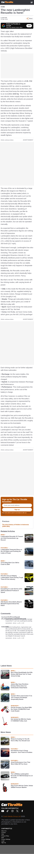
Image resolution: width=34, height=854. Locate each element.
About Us (3, 830)
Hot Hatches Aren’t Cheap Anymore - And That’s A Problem (21, 751)
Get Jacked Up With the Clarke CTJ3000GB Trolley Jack (21, 720)
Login (2, 841)
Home (3, 7)
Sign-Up (3, 842)
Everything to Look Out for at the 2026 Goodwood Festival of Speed (11, 590)
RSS (2, 837)
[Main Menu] (32, 2)
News (2, 534)
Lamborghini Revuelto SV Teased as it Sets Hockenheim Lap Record (12, 538)
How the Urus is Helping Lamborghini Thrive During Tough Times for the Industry (12, 577)
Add (29, 25)
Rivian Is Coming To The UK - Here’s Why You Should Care (20, 739)
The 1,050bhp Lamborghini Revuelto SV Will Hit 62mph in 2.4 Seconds (22, 775)
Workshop (14, 705)
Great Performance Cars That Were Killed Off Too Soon (20, 763)
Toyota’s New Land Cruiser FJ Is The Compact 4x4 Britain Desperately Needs (21, 697)
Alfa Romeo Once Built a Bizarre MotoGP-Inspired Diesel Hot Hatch (11, 603)
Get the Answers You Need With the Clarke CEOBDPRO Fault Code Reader (21, 709)
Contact (3, 832)
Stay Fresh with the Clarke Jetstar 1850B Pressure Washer (22, 786)
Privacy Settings (5, 839)
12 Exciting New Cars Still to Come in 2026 (10, 563)
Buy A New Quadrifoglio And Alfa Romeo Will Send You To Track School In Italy (21, 674)
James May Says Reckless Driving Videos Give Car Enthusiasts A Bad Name (19, 685)
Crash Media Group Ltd (12, 816)
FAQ (2, 834)
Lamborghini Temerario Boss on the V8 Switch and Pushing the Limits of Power (11, 551)
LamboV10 (4, 17)
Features (4, 548)
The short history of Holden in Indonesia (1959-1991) (15, 525)
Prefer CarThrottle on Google (13, 24)
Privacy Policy (5, 835)
